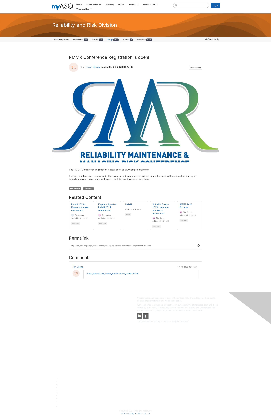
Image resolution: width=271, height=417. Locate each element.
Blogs (113, 39)
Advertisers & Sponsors (70, 401)
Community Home (61, 39)
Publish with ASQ (66, 387)
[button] (93, 5)
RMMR (128, 204)
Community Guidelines (69, 390)
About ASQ (64, 379)
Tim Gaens (79, 215)
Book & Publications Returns (72, 392)
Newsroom (64, 406)
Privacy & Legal (66, 381)
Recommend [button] (195, 68)
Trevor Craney (92, 67)
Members (144, 39)
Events (127, 39)
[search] (176, 5)
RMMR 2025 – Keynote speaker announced (80, 207)
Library (97, 39)
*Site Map (63, 404)
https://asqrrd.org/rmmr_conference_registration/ (112, 273)
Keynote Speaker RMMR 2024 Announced (107, 207)
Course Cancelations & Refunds (73, 398)
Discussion (80, 39)
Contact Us (64, 395)
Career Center (65, 384)
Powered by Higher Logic (135, 414)
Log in (215, 5)
